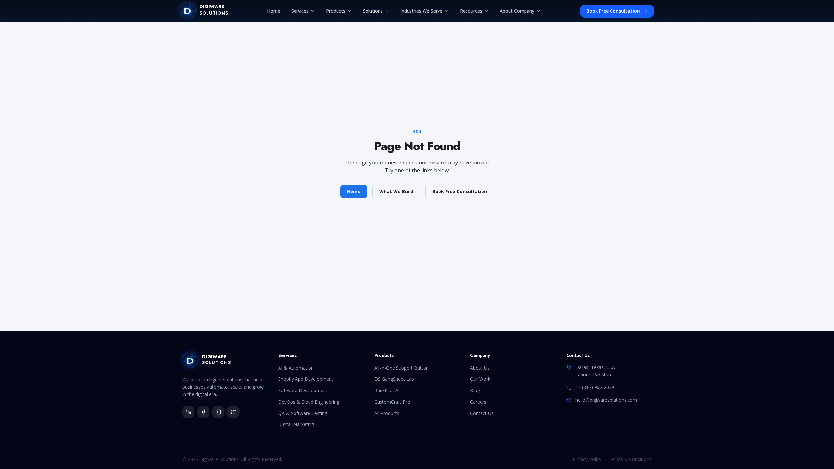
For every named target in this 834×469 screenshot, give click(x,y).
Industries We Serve (421, 11)
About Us (480, 368)
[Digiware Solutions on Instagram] (218, 412)
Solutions (373, 11)
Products (335, 11)
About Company (517, 11)
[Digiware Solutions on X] (233, 412)
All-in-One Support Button (401, 368)
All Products (386, 413)
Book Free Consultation (613, 11)
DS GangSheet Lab (394, 379)
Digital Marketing (296, 424)
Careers (478, 402)
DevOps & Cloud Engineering (308, 402)
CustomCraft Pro (392, 402)
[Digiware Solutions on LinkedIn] (188, 412)
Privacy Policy (587, 459)
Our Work (480, 379)
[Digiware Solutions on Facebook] (203, 412)
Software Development (302, 390)
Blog (475, 390)
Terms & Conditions (630, 459)
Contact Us (482, 413)
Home (273, 11)
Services (300, 11)
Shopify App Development (305, 379)
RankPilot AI (387, 390)
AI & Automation (296, 368)
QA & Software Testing (302, 413)
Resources (471, 11)
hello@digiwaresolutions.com (606, 400)
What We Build (396, 191)
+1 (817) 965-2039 (594, 387)
